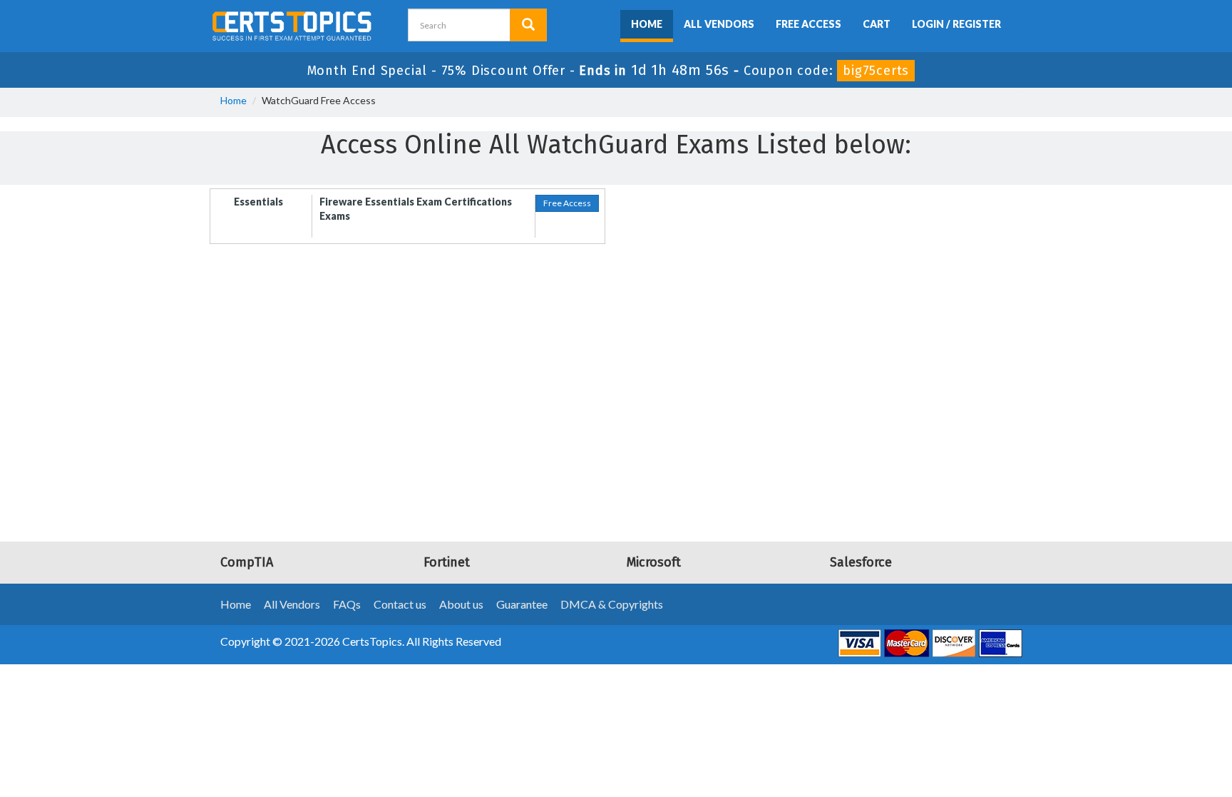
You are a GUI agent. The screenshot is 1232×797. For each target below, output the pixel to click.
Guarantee (522, 604)
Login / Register (956, 24)
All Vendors (719, 24)
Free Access (808, 24)
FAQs (347, 604)
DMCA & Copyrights (611, 604)
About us (461, 604)
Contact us (400, 604)
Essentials (258, 202)
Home (646, 24)
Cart (876, 24)
